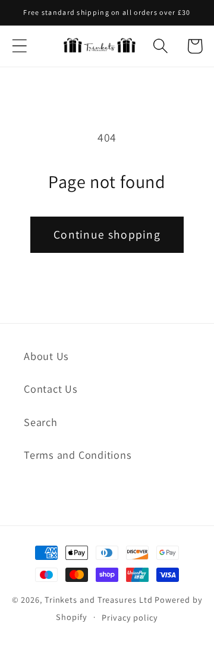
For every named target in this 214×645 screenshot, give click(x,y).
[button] (19, 46)
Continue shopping (107, 234)
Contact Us (51, 388)
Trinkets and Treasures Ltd (99, 599)
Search (41, 422)
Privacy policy (130, 617)
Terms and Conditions (78, 454)
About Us (46, 356)
